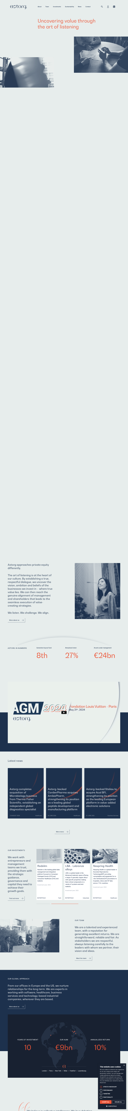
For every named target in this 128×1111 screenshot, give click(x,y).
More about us (14, 620)
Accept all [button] (105, 1102)
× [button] (124, 1065)
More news (60, 832)
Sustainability (69, 6)
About (40, 6)
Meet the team (81, 957)
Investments (57, 6)
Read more (103, 1082)
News (80, 6)
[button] (112, 1106)
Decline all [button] (118, 1102)
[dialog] (112, 1086)
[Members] (108, 6)
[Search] (102, 7)
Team (47, 6)
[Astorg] (18, 7)
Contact (88, 6)
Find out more (14, 898)
